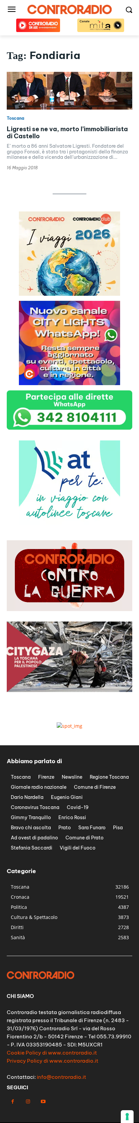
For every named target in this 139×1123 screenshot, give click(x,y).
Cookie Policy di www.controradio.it (52, 1052)
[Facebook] (13, 1101)
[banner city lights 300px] (69, 383)
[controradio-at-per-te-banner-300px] (69, 523)
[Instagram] (28, 1101)
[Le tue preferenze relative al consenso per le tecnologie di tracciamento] (127, 1116)
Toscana (15, 118)
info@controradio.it (61, 1077)
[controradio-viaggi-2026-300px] (69, 294)
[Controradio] (69, 9)
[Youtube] (43, 1101)
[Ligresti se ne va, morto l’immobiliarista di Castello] (69, 91)
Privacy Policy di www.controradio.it (52, 1061)
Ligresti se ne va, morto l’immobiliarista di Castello (67, 132)
